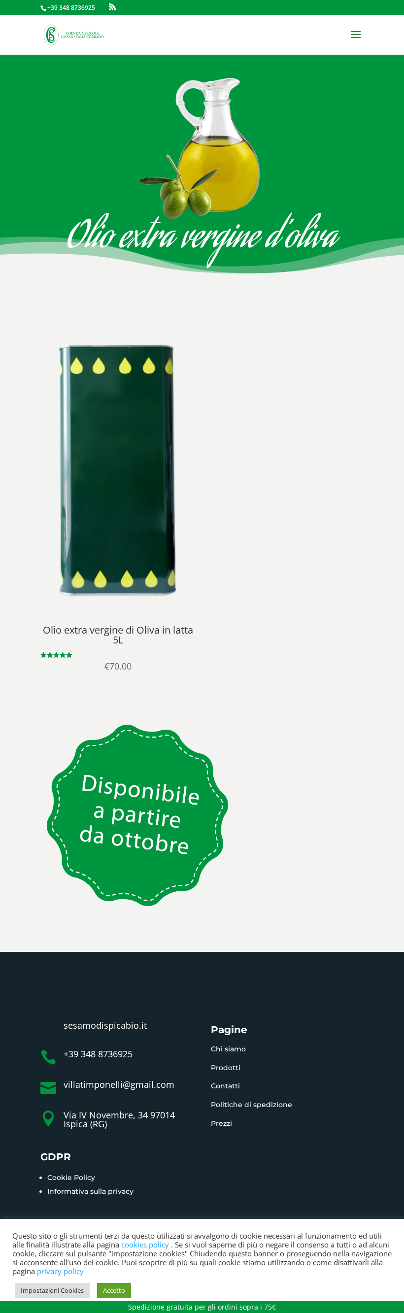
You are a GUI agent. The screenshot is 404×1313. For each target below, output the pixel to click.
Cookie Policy (71, 1177)
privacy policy (60, 1271)
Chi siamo (228, 1048)
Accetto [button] (114, 1290)
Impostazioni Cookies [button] (52, 1290)
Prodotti (225, 1067)
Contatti (225, 1085)
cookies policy (146, 1244)
